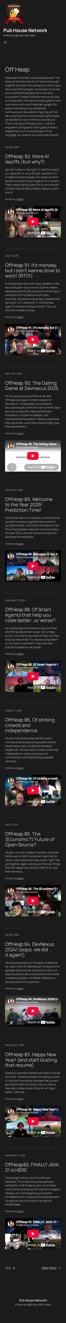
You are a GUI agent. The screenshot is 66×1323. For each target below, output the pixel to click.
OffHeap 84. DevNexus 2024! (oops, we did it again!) (29, 949)
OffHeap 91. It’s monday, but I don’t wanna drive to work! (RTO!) (32, 270)
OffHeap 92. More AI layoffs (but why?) (27, 159)
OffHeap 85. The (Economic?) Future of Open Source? (29, 839)
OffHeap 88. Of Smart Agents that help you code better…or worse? (30, 615)
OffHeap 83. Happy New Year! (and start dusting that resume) (31, 1060)
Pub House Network (25, 30)
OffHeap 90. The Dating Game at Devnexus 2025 (31, 385)
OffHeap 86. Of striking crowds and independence (30, 725)
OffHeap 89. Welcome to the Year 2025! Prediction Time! (29, 505)
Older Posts (51, 1268)
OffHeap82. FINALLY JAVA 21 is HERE (32, 1167)
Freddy (19, 199)
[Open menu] (5, 42)
